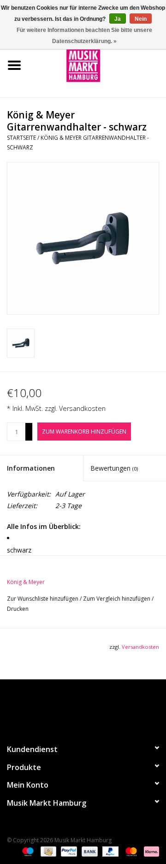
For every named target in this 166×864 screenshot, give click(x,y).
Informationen (31, 468)
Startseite (21, 138)
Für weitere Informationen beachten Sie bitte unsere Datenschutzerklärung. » (84, 35)
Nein (141, 19)
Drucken (18, 609)
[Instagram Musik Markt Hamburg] (91, 707)
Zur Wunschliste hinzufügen (43, 599)
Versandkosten (82, 408)
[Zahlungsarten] (27, 851)
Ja (117, 19)
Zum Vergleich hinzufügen (117, 599)
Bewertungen (114, 468)
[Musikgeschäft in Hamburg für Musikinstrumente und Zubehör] (97, 64)
